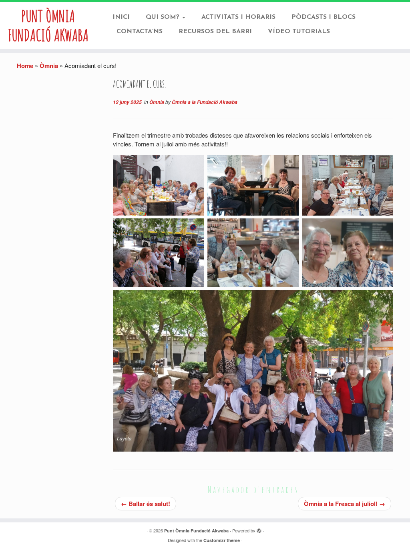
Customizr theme (221, 540)
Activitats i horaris (238, 17)
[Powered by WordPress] (259, 531)
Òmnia (49, 65)
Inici (121, 17)
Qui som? (163, 17)
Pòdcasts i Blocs (323, 17)
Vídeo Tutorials (299, 31)
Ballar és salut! (145, 503)
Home (25, 65)
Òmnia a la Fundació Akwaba (204, 102)
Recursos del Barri (215, 31)
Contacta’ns (140, 31)
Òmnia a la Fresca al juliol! (344, 503)
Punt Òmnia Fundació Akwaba (48, 25)
